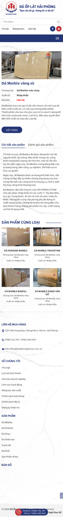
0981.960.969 (39, 513)
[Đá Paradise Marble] (16, 236)
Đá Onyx (6, 433)
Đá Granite (7, 427)
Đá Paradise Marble (16, 250)
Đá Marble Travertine (47, 250)
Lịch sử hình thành (11, 373)
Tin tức (5, 28)
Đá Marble (7, 422)
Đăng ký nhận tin (11, 407)
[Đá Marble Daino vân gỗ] (47, 277)
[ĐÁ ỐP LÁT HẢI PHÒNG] (11, 7)
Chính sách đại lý (11, 401)
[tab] (13, 145)
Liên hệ (32, 28)
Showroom (18, 28)
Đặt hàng (12, 130)
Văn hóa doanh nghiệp (14, 378)
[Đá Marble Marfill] (16, 277)
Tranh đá (6, 445)
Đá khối (6, 450)
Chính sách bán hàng (13, 396)
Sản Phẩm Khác (10, 456)
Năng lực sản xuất (11, 390)
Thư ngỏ (6, 367)
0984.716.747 (38, 510)
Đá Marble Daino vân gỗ (47, 292)
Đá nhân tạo (8, 439)
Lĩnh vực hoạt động (12, 384)
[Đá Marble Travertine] (47, 236)
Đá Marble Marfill (16, 291)
